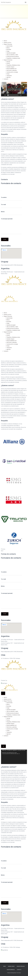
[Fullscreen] (25, 95)
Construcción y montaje (12, 72)
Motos (8, 47)
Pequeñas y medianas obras (13, 58)
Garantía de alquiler (11, 53)
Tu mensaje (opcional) (6, 218)
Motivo (3, 211)
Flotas (7, 74)
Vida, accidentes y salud (12, 54)
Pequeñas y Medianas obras (13, 65)
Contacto (6, 79)
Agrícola (8, 77)
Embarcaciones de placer (12, 56)
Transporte (9, 75)
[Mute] (23, 95)
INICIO (5, 40)
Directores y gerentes (11, 70)
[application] (14, 89)
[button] (14, 89)
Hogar (7, 51)
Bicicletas (8, 49)
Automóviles (9, 46)
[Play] (2, 95)
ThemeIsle (18, 972)
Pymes (8, 63)
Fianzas (8, 61)
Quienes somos (7, 42)
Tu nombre (4, 197)
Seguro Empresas (8, 60)
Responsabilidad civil (11, 68)
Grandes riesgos (10, 67)
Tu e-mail (3, 204)
